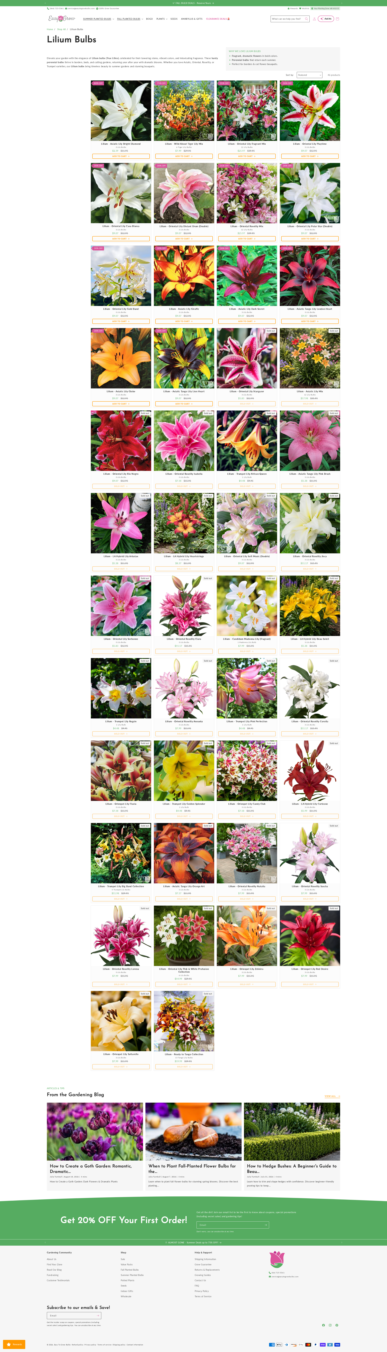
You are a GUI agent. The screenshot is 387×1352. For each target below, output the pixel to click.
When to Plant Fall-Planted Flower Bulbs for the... (192, 1169)
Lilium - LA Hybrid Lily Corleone (310, 803)
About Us (51, 1259)
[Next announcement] (341, 3)
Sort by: (290, 75)
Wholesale (126, 1296)
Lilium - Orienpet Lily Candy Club (246, 803)
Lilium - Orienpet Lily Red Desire (310, 968)
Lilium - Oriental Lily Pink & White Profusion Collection (184, 970)
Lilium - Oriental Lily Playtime (310, 143)
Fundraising (53, 1275)
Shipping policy (119, 1345)
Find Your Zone (54, 1264)
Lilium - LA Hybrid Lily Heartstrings (184, 556)
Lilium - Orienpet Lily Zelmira (246, 968)
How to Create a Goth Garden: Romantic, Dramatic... (91, 1169)
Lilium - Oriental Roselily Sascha (310, 886)
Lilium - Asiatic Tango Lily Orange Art (184, 886)
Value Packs (127, 1264)
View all (330, 1095)
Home (50, 29)
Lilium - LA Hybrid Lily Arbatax (121, 556)
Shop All (61, 29)
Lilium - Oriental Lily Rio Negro (120, 473)
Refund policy (77, 1345)
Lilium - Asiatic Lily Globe (121, 391)
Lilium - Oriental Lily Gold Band (121, 308)
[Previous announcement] (45, 3)
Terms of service (104, 1345)
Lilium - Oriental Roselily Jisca (310, 556)
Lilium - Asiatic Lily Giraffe (184, 308)
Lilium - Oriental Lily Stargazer (247, 391)
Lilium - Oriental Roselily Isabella (183, 473)
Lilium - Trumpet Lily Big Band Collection (121, 886)
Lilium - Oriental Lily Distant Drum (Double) (184, 226)
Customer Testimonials (58, 1280)
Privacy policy (90, 1345)
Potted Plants (127, 1280)
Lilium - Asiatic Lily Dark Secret (246, 308)
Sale (123, 1259)
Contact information (135, 1345)
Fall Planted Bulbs (130, 1269)
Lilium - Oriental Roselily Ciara (184, 638)
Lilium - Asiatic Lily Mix (310, 391)
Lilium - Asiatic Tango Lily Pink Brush (309, 473)
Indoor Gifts (127, 1291)
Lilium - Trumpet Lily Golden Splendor (184, 803)
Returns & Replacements (207, 1269)
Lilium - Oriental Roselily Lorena (121, 969)
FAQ (197, 1285)
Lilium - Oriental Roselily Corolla (310, 721)
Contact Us (200, 1280)
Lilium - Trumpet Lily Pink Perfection (247, 721)
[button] (98, 19)
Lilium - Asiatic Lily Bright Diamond (121, 143)
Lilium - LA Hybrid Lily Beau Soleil (310, 638)
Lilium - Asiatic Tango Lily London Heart (310, 308)
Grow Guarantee (203, 1264)
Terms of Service (203, 1296)
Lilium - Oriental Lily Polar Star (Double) (309, 226)
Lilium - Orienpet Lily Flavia (121, 803)
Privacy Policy (202, 1291)
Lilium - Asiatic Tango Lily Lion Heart (184, 391)
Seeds (124, 1285)
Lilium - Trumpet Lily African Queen (247, 473)
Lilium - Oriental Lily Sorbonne (121, 638)
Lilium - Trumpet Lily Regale (121, 721)
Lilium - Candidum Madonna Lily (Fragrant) (247, 638)
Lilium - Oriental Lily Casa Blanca (121, 226)
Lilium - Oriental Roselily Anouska (184, 721)
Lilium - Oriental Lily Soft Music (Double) (247, 556)
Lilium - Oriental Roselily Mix (247, 226)
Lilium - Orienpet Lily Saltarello (121, 1054)
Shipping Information (205, 1259)
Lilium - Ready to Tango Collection (184, 1054)
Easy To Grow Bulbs (62, 1345)
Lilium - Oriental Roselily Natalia (247, 886)
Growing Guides (203, 1275)
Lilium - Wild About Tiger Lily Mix (184, 143)
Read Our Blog (54, 1269)
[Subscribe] (265, 1225)
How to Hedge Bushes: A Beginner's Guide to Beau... (292, 1169)
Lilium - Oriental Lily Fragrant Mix (247, 143)
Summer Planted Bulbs (132, 1275)
